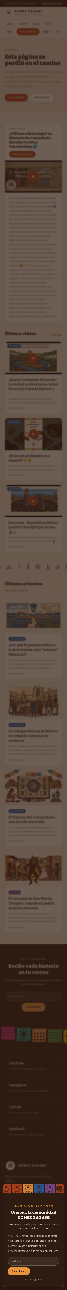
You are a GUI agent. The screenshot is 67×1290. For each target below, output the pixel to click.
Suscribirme (19, 1271)
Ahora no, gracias (33, 1279)
